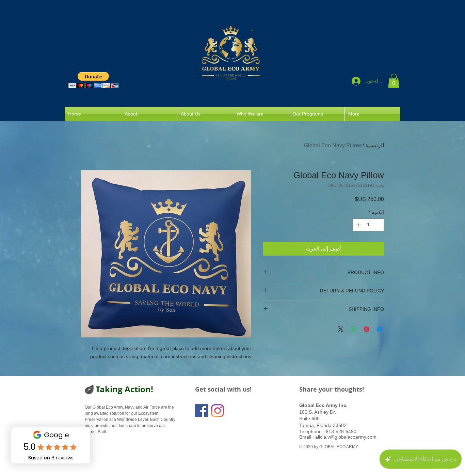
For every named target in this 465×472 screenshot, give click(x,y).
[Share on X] (341, 329)
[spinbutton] (368, 225)
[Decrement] (378, 225)
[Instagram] (217, 410)
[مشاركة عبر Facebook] (379, 329)
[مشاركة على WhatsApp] (354, 329)
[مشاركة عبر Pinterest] (367, 329)
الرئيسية (374, 145)
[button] (93, 80)
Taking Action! (124, 389)
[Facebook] (201, 410)
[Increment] (358, 225)
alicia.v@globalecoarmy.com (345, 437)
